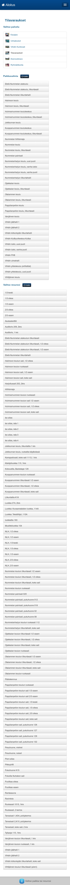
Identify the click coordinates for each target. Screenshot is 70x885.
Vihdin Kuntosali (17, 47)
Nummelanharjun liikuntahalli (18, 177)
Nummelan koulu (12, 144)
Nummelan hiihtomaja (15, 139)
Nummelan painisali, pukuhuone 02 (21, 610)
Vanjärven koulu (12, 216)
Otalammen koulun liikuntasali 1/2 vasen (23, 656)
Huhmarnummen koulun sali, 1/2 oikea (22, 406)
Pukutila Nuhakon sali (14, 775)
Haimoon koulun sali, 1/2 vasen (19, 372)
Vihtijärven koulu (12, 277)
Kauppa (14, 35)
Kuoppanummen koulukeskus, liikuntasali (23, 133)
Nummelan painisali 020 (16, 593)
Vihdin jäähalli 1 (12, 221)
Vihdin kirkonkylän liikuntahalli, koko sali (23, 861)
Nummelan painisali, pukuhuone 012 (21, 599)
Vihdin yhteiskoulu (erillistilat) (18, 266)
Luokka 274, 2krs (12, 502)
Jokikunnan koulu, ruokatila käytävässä (22, 451)
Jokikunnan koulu (13, 122)
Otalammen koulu (13, 194)
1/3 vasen (9, 303)
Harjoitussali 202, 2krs (15, 383)
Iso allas (8, 417)
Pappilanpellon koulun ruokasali (19, 684)
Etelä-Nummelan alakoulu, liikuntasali (22, 89)
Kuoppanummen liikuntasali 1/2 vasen (22, 480)
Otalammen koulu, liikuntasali (18, 199)
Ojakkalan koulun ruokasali (17, 650)
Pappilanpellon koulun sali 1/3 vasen (21, 690)
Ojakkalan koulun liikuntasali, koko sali (22, 645)
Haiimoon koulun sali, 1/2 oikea (19, 360)
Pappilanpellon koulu (14, 205)
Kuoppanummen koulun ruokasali (20, 474)
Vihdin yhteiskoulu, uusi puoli (18, 271)
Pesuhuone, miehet (13, 747)
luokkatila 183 (11, 520)
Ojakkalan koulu (12, 183)
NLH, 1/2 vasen (12, 537)
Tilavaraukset (16, 53)
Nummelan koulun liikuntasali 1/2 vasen (22, 571)
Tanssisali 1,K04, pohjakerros (18, 815)
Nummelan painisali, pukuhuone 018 (21, 605)
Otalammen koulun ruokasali (17, 673)
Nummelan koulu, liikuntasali (18, 150)
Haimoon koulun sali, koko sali (18, 377)
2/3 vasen (9, 315)
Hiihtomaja (10, 389)
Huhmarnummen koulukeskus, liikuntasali (23, 116)
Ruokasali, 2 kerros (13, 809)
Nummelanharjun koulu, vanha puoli (21, 172)
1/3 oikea (9, 298)
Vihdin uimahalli (12, 260)
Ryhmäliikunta (16, 65)
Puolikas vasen (12, 787)
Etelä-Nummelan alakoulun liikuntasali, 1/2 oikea (26, 343)
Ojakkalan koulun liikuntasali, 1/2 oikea (22, 639)
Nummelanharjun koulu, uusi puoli (20, 161)
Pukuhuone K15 (12, 770)
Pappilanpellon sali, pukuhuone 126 (21, 724)
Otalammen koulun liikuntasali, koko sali (23, 667)
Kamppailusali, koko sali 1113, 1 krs (21, 457)
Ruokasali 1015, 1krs (14, 804)
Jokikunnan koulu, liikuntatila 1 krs (20, 446)
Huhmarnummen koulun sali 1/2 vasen (22, 400)
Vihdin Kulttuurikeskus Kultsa (18, 238)
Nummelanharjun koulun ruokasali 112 (22, 622)
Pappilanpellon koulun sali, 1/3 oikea (21, 707)
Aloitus (10, 5)
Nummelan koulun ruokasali (17, 588)
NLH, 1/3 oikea (11, 548)
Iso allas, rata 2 (11, 429)
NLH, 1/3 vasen (12, 554)
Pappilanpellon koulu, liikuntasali (19, 210)
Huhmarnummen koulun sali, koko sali (22, 411)
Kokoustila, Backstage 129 (16, 468)
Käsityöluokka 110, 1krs (15, 463)
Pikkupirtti (9, 764)
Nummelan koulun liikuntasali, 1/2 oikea (22, 576)
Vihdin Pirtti (10, 255)
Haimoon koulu (12, 100)
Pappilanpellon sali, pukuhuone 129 (21, 736)
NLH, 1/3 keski (11, 542)
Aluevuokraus (16, 59)
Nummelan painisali (14, 155)
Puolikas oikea (11, 781)
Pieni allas (9, 758)
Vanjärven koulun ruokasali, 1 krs (19, 844)
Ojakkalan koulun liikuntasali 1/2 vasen (22, 633)
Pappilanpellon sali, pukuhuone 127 (21, 730)
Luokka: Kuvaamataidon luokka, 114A (22, 508)
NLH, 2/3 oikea (11, 559)
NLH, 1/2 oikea (11, 531)
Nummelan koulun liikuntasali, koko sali (22, 582)
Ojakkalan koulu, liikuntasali (17, 188)
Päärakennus (11, 679)
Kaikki (25, 76)
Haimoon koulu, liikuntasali (17, 105)
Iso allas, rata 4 (11, 440)
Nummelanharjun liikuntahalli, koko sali (22, 628)
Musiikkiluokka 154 (13, 525)
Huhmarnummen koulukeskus (18, 111)
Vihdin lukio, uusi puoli (15, 244)
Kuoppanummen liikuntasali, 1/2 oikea (22, 485)
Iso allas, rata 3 (11, 434)
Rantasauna (10, 792)
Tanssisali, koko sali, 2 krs (16, 827)
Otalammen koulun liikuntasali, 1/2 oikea (23, 662)
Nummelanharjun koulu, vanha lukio (21, 166)
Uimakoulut (15, 41)
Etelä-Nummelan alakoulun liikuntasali (22, 338)
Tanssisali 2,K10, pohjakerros (18, 821)
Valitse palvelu (11, 27)
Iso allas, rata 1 (11, 423)
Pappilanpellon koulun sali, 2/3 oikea (21, 713)
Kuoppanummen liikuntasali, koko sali (22, 491)
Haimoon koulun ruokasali (16, 366)
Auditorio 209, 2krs (13, 326)
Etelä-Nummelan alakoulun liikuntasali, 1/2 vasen (27, 349)
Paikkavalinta (15, 76)
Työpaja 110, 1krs (13, 832)
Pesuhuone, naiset (13, 753)
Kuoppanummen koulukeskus (18, 128)
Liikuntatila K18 (12, 497)
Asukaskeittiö (11, 321)
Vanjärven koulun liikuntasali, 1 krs (20, 838)
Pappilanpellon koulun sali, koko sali (21, 719)
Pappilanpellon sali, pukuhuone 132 (21, 741)
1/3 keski (9, 292)
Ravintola (9, 798)
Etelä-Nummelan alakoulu (16, 83)
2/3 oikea (9, 309)
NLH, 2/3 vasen (12, 565)
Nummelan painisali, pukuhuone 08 (21, 616)
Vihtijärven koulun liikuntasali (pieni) (21, 866)
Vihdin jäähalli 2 (12, 227)
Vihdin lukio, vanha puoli (16, 249)
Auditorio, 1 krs (11, 332)
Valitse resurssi (16, 284)
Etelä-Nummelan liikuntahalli (18, 94)
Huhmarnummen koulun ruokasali (20, 394)
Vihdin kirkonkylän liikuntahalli (18, 232)
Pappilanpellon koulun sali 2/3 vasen (21, 696)
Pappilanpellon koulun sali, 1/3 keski (21, 701)
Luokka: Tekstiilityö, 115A (16, 514)
